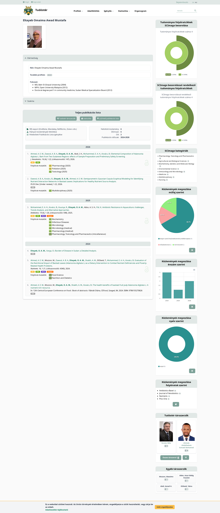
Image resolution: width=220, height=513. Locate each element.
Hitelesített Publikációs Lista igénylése (45, 134)
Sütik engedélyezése (165, 507)
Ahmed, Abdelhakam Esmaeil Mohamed (186, 445)
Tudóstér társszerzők (67, 118)
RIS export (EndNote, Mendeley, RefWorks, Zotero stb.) (53, 129)
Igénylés (108, 11)
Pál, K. (99, 207)
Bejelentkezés (182, 2)
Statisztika (123, 11)
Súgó (27, 2)
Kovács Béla (166, 443)
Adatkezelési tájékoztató (56, 510)
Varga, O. (50, 250)
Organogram (140, 11)
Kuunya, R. (62, 207)
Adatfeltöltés (93, 11)
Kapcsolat (37, 2)
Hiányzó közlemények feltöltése (43, 132)
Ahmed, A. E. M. (37, 154)
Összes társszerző (171, 457)
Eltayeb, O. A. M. (66, 154)
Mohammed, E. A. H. (92, 154)
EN (193, 2)
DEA (37, 162)
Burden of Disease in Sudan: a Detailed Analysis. (76, 250)
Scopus (50, 216)
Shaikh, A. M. (90, 260)
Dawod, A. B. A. (51, 154)
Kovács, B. (106, 154)
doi (33, 162)
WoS (43, 216)
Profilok (77, 11)
